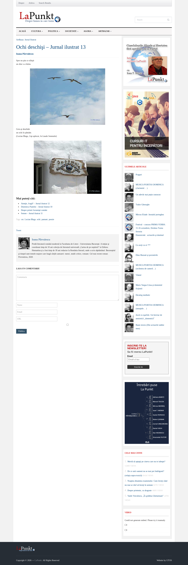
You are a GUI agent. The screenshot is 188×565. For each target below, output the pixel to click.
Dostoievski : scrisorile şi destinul (150, 235)
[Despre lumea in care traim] (40, 17)
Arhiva (31, 3)
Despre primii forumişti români (34, 210)
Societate (69, 32)
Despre (21, 3)
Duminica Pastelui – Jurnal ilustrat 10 (36, 207)
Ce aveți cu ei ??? (143, 245)
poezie (51, 219)
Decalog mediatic (143, 295)
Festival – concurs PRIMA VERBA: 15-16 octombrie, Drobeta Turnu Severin (151, 228)
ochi (38, 219)
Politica (51, 32)
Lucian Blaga (30, 219)
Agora (86, 32)
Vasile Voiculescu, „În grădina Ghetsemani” (145, 496)
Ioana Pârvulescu (24, 54)
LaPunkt (38, 560)
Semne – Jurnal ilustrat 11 (32, 213)
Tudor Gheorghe (143, 205)
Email (130, 356)
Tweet (18, 230)
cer (22, 219)
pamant (45, 219)
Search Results (45, 3)
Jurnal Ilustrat (30, 40)
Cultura (34, 32)
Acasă (22, 31)
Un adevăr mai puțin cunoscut (148, 195)
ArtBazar (103, 32)
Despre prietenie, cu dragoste (139, 490)
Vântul (138, 275)
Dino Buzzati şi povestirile (147, 255)
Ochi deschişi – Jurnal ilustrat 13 (51, 47)
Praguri (139, 175)
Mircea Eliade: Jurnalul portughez (150, 214)
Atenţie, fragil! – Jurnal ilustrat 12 (35, 203)
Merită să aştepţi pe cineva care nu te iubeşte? (146, 461)
